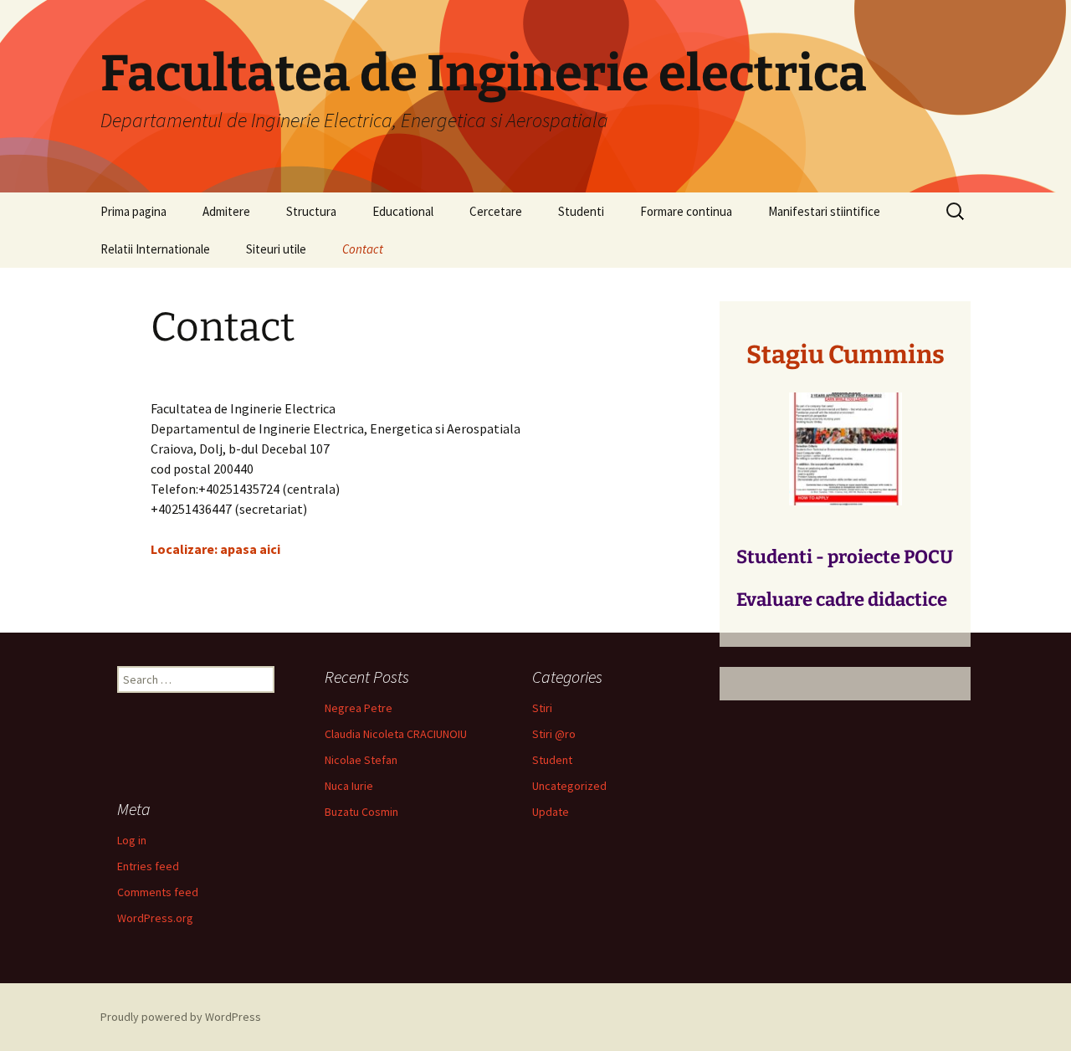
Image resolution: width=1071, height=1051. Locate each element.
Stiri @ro (554, 733)
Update (550, 811)
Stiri (542, 707)
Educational (402, 211)
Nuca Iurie (349, 785)
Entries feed (148, 866)
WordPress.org (155, 917)
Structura (311, 211)
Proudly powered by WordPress (180, 1016)
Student (552, 759)
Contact (362, 249)
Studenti (581, 211)
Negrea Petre (358, 707)
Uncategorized (569, 785)
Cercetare (495, 211)
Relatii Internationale (155, 249)
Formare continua (686, 211)
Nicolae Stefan (361, 759)
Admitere (226, 211)
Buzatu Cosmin (361, 811)
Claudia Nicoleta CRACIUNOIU (396, 733)
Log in (131, 840)
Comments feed (157, 892)
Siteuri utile (276, 249)
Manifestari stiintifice (824, 211)
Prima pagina (133, 211)
